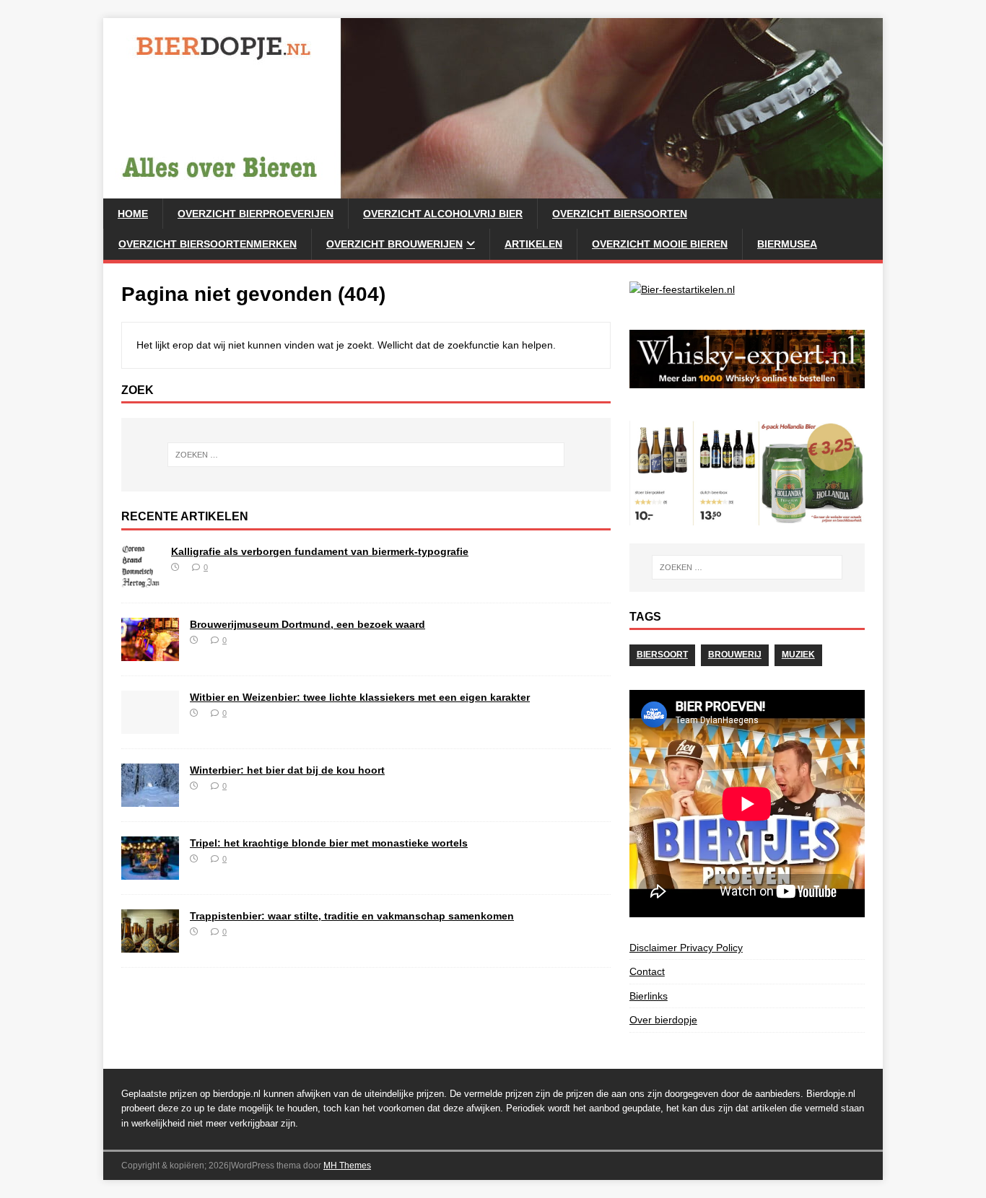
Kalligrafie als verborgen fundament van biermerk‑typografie (319, 551)
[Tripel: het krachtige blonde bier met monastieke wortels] (150, 872)
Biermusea (787, 244)
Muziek (798, 655)
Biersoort (662, 655)
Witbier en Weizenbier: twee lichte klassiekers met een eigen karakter (360, 697)
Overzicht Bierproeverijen (255, 213)
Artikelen (533, 244)
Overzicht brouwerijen (394, 244)
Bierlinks (648, 996)
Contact (647, 971)
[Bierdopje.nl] (493, 190)
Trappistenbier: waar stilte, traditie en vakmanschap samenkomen (352, 916)
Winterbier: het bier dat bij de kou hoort (287, 770)
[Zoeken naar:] (366, 454)
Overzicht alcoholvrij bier (443, 213)
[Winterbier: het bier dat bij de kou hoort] (150, 799)
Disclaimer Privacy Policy (686, 947)
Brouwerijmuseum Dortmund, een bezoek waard (307, 624)
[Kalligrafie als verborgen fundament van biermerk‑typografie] (140, 580)
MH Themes (347, 1165)
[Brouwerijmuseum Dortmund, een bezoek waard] (150, 653)
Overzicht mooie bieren (660, 244)
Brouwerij (735, 655)
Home (133, 213)
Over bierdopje (663, 1020)
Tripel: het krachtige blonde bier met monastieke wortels (329, 843)
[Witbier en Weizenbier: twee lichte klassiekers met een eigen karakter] (150, 726)
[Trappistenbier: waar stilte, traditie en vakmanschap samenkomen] (150, 944)
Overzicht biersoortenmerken (207, 244)
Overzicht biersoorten (619, 213)
